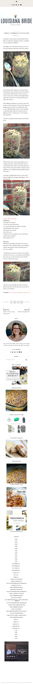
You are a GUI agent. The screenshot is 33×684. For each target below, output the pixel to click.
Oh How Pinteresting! (16, 613)
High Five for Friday (16, 579)
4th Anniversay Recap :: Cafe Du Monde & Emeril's (16, 600)
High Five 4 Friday (16, 597)
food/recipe (16, 30)
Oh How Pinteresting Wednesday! (16, 583)
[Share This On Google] (21, 302)
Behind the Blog (16, 585)
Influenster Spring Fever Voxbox (16, 611)
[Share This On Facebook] (11, 302)
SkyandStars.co (28, 682)
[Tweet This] (14, 302)
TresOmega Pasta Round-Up (16, 531)
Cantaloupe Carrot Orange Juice (16, 615)
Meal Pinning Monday (16, 587)
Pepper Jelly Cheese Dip (16, 508)
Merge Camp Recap (16, 581)
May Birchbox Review (16, 589)
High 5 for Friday (16, 609)
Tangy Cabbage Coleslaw (16, 593)
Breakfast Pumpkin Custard (16, 484)
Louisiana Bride (13, 682)
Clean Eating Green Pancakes (16, 605)
